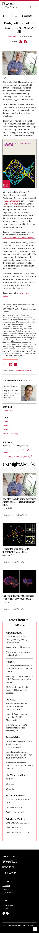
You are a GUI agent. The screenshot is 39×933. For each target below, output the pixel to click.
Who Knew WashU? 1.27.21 (17, 823)
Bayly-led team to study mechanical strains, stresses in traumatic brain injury (19, 501)
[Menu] (36, 5)
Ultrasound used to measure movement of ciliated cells (16, 550)
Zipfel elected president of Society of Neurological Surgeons (17, 690)
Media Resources (8, 905)
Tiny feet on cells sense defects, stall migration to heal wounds (19, 766)
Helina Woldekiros (14, 808)
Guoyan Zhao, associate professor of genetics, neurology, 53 (16, 728)
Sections (28, 16)
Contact (5, 909)
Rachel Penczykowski (15, 812)
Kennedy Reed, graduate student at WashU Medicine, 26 (16, 717)
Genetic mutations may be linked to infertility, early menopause (18, 597)
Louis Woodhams (12, 201)
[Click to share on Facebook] (20, 42)
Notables (10, 661)
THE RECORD (12, 16)
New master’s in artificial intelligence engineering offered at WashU (17, 640)
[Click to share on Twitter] (25, 42)
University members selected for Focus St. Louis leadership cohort (19, 669)
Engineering (6, 425)
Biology (5, 421)
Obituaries (11, 699)
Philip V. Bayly (12, 204)
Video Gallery (7, 892)
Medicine (5, 429)
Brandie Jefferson (22, 371)
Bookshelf (6, 886)
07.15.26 (9, 779)
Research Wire (7, 411)
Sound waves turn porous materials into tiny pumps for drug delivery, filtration (19, 755)
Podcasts (5, 889)
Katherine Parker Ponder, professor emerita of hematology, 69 (17, 706)
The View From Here (16, 775)
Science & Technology (10, 434)
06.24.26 (10, 784)
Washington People (15, 795)
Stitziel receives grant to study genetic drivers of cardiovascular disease (19, 744)
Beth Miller (13, 36)
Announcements (14, 632)
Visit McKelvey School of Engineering (16, 456)
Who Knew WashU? (15, 819)
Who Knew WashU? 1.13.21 (17, 828)
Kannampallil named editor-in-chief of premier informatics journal (19, 679)
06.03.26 (10, 789)
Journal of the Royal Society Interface (18, 238)
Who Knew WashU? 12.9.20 (18, 833)
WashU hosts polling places (18, 647)
